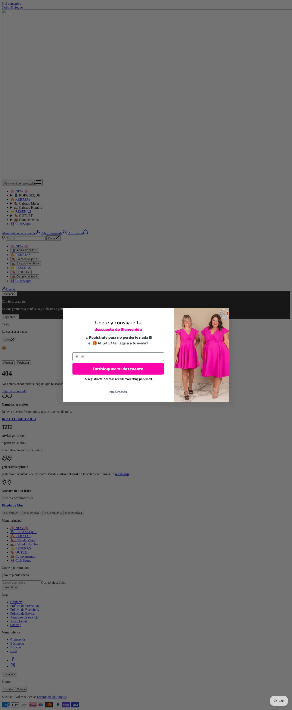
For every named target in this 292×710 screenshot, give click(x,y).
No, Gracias (118, 391)
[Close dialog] (224, 313)
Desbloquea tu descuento (118, 369)
